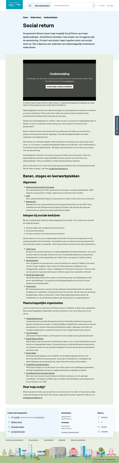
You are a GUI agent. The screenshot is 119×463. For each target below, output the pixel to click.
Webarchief (62, 440)
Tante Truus (31, 249)
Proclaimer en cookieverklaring (14, 440)
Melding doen (16, 422)
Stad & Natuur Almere (35, 338)
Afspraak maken (17, 427)
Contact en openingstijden (70, 432)
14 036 (16, 417)
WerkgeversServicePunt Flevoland (40, 187)
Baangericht (31, 201)
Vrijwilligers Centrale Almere (37, 364)
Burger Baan (31, 353)
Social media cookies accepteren (59, 86)
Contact (102, 5)
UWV (28, 196)
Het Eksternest (32, 260)
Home (25, 17)
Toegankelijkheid (48, 440)
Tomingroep (31, 286)
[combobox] (73, 6)
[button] (39, 5)
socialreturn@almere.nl (58, 168)
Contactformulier (18, 431)
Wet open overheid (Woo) (78, 440)
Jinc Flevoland (32, 333)
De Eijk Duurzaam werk (35, 275)
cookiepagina (69, 81)
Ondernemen (36, 17)
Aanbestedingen (50, 17)
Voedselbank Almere (34, 318)
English (111, 5)
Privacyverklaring (33, 440)
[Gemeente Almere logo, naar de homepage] (14, 4)
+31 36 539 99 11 (39, 417)
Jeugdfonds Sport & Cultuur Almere (40, 373)
